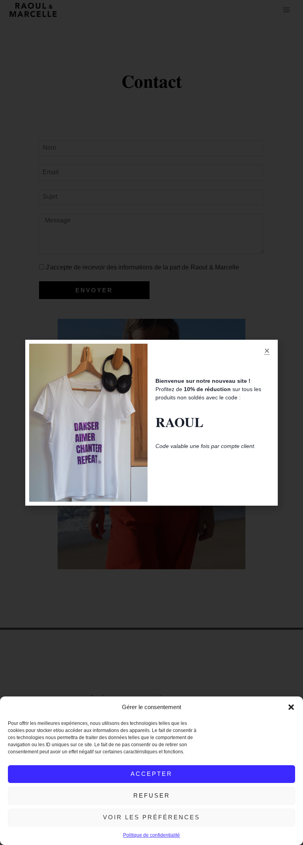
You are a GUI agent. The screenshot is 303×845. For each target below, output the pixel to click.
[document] (151, 422)
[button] (291, 707)
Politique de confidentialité (151, 835)
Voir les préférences (151, 817)
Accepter (151, 773)
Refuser (151, 795)
